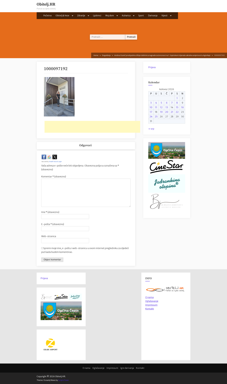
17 (151, 112)
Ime (50, 212)
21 (172, 112)
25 (156, 116)
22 (177, 112)
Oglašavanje (151, 301)
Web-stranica (48, 236)
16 (182, 107)
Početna (47, 15)
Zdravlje (81, 15)
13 (167, 107)
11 (156, 107)
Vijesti (164, 15)
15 (177, 107)
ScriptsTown (63, 380)
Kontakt (149, 308)
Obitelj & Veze (62, 15)
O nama (86, 368)
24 (150, 116)
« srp (151, 128)
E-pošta (52, 224)
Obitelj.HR (46, 4)
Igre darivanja (127, 368)
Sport (141, 15)
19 (161, 112)
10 (151, 107)
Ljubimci (97, 15)
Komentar (53, 176)
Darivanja (152, 15)
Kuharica (126, 15)
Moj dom (109, 15)
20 (166, 112)
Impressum (151, 305)
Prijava (152, 67)
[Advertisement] (92, 127)
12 (161, 107)
